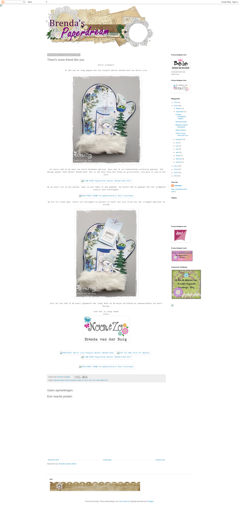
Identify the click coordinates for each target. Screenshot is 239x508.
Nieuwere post (53, 460)
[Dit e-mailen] (75, 377)
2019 (176, 102)
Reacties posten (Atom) (67, 464)
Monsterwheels (181, 122)
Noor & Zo (92, 380)
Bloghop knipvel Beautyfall (182, 126)
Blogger (151, 501)
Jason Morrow (124, 501)
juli (177, 143)
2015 (176, 173)
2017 (176, 166)
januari (178, 162)
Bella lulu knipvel (59, 380)
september (180, 112)
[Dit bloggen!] (78, 377)
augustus (179, 139)
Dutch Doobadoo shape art (74, 380)
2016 (176, 169)
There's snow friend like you (182, 134)
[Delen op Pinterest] (86, 377)
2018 (176, 106)
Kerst (86, 380)
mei (177, 149)
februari (179, 159)
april (178, 152)
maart (178, 156)
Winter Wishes (181, 130)
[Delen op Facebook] (83, 377)
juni (177, 146)
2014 (176, 176)
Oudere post (160, 460)
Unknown (177, 186)
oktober (179, 108)
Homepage (107, 460)
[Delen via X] (81, 377)
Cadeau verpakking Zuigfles (181, 117)
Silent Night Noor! (102, 380)
